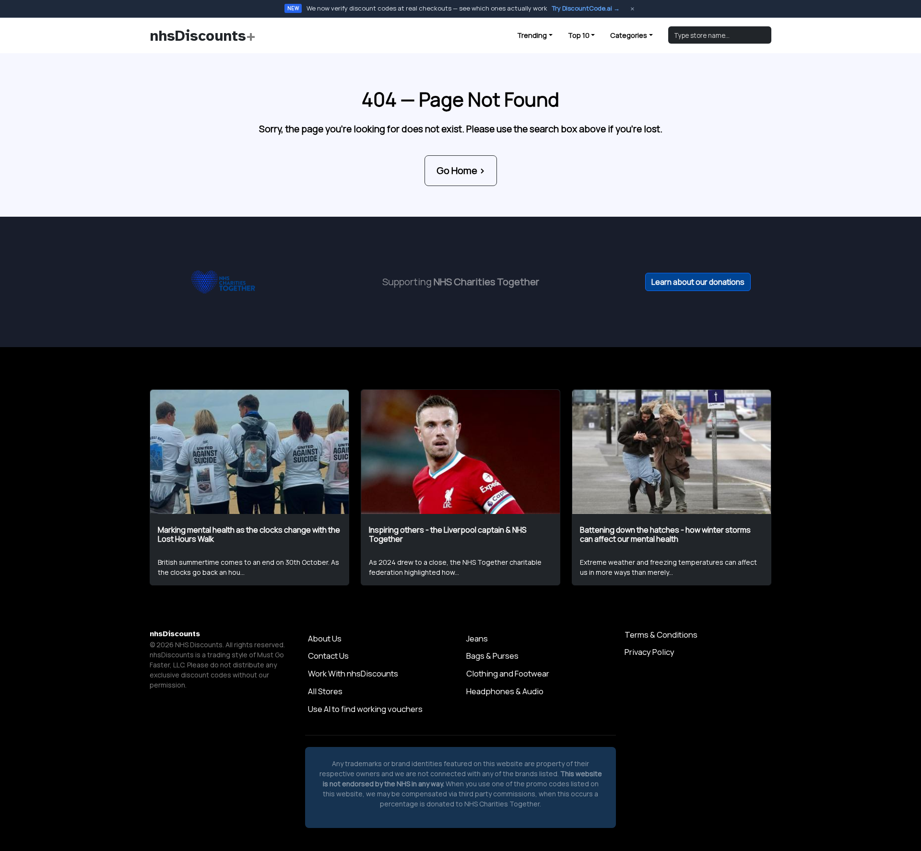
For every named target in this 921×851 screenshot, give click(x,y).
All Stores (325, 691)
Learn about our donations (697, 282)
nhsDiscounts (203, 35)
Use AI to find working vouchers (365, 708)
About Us (325, 638)
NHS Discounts (199, 644)
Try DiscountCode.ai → (586, 8)
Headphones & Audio (504, 691)
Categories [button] (628, 35)
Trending (532, 35)
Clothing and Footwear (507, 673)
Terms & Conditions (661, 634)
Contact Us (328, 655)
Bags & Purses (492, 655)
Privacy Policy (649, 651)
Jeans (477, 638)
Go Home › (461, 170)
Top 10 (579, 35)
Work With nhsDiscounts (353, 673)
